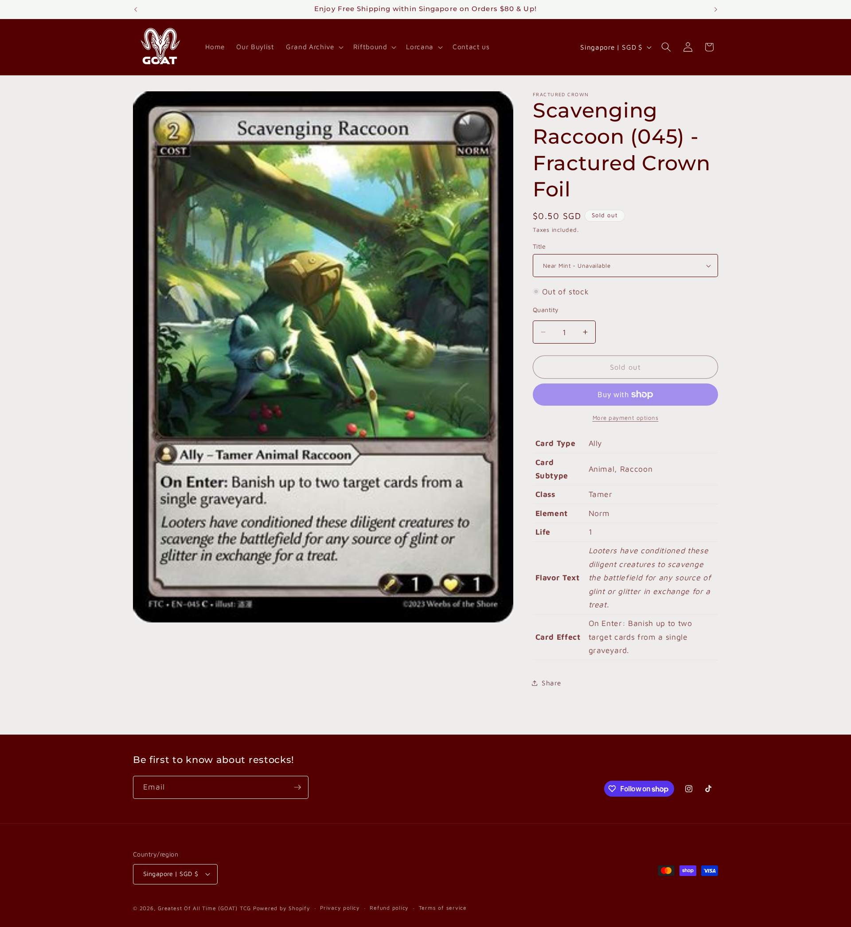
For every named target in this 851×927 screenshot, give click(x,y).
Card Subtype (552, 469)
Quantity (546, 309)
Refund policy (389, 907)
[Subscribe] (297, 787)
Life (543, 531)
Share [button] (551, 683)
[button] (313, 47)
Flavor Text (557, 577)
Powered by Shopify (281, 908)
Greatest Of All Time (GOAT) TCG (204, 908)
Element (551, 513)
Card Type (555, 443)
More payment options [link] (626, 417)
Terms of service (443, 907)
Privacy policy (340, 907)
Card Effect (558, 636)
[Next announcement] (716, 9)
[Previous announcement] (135, 9)
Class (545, 494)
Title (539, 246)
